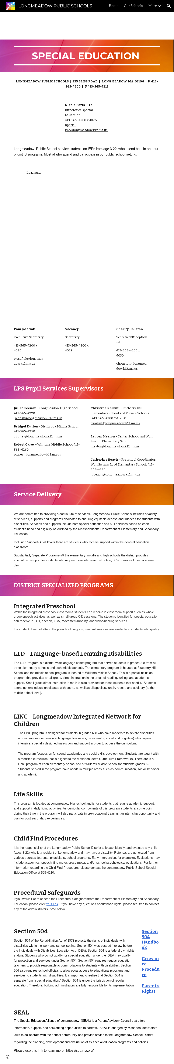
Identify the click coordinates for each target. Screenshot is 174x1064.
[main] (87, 56)
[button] (169, 6)
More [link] (153, 6)
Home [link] (113, 6)
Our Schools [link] (133, 6)
